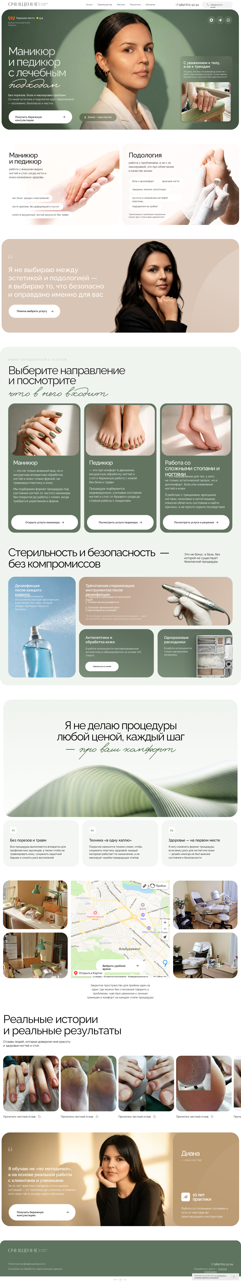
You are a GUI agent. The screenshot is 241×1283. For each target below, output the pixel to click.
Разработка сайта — (210, 1270)
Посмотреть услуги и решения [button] (194, 522)
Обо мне (121, 4)
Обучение (150, 4)
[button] (64, 117)
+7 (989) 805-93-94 (187, 4)
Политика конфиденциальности (26, 1263)
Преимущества (105, 4)
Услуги (89, 4)
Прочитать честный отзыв (19, 1116)
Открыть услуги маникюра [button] (42, 522)
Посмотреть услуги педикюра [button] (118, 522)
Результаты (135, 4)
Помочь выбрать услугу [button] (32, 311)
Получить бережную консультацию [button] (30, 1214)
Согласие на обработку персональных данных (35, 1268)
